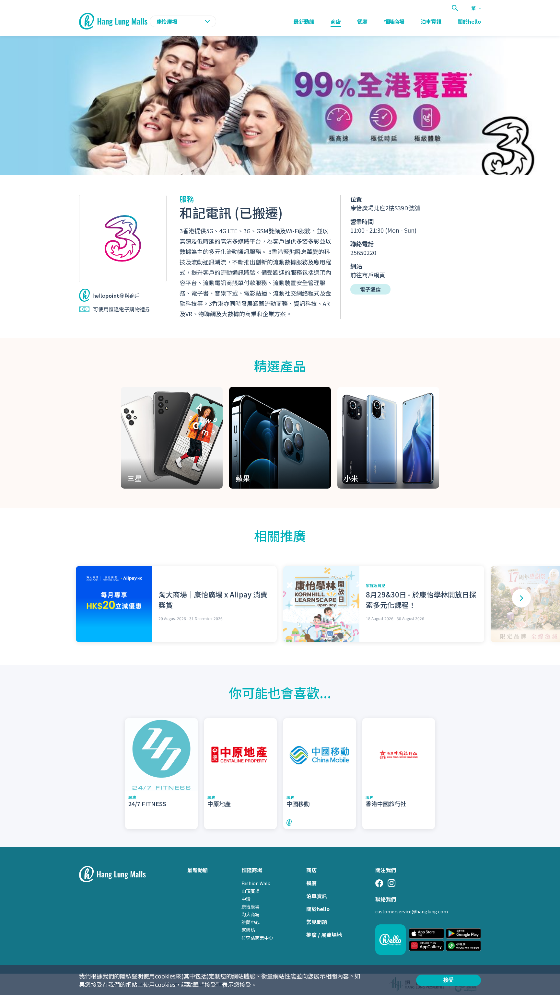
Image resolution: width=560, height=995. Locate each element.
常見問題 (316, 922)
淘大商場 (250, 914)
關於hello (469, 21)
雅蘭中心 (250, 922)
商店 (336, 21)
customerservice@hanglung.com (411, 911)
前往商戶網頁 (367, 275)
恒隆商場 (394, 21)
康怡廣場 (250, 906)
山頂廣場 (250, 891)
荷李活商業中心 (257, 937)
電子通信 (370, 289)
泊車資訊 (431, 21)
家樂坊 (248, 930)
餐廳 (362, 21)
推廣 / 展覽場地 (324, 935)
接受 (448, 980)
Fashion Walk (255, 883)
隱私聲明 (131, 976)
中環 (246, 899)
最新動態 (304, 21)
